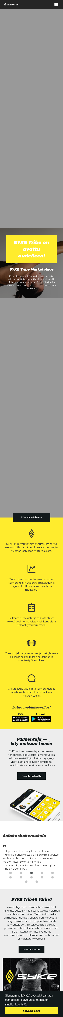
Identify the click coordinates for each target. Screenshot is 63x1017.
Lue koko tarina (31, 949)
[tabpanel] (31, 857)
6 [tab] (10, 877)
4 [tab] (42, 873)
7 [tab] (21, 877)
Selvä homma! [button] (31, 1010)
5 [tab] (52, 873)
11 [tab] (26, 882)
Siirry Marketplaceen (31, 517)
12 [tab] (36, 882)
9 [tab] (42, 877)
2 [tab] (21, 873)
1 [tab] (10, 873)
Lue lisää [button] (21, 1004)
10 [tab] (52, 877)
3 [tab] (31, 873)
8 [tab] (31, 877)
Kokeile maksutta (31, 776)
